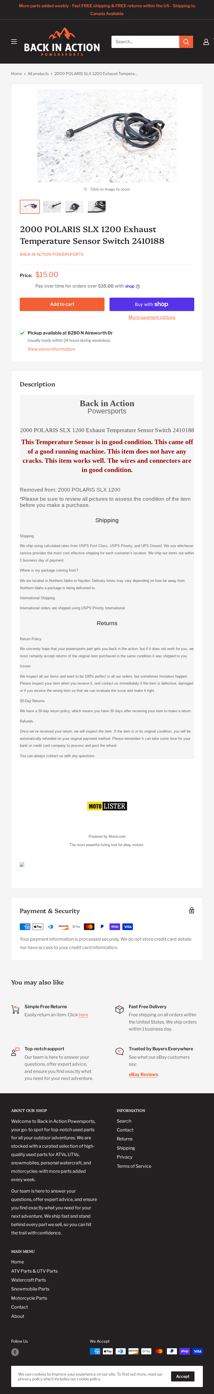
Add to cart (62, 304)
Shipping (126, 1148)
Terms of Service (134, 1166)
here (83, 1014)
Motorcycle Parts (29, 1298)
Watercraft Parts (28, 1280)
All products (38, 73)
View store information (51, 349)
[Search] (186, 42)
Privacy (124, 1157)
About (17, 1316)
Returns (125, 1139)
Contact (125, 1130)
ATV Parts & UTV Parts (34, 1271)
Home (16, 73)
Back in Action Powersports (52, 254)
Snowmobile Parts (30, 1289)
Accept (182, 1376)
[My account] (206, 42)
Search (124, 1121)
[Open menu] (14, 41)
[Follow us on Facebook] (15, 1352)
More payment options (152, 317)
